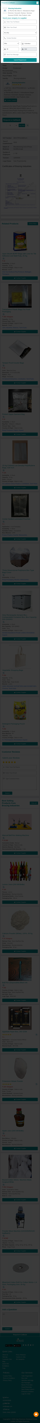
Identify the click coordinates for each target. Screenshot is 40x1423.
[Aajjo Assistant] (36, 1414)
